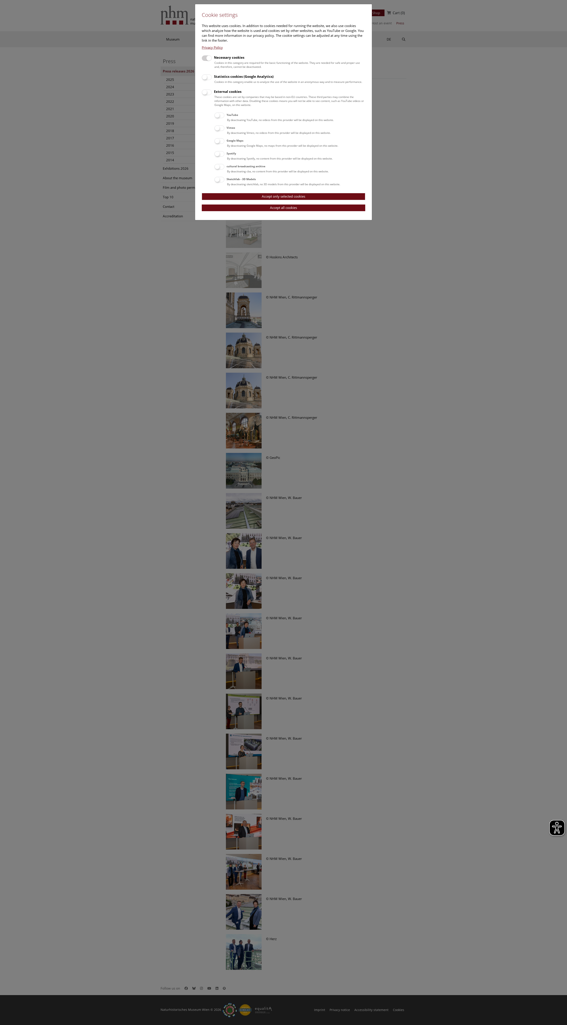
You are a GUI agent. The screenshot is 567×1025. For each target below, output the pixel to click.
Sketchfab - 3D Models (241, 179)
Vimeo (231, 128)
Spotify (231, 153)
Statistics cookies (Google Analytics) (244, 76)
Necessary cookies (229, 57)
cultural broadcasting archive (246, 166)
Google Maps (235, 140)
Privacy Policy (212, 47)
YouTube (232, 115)
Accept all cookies (283, 207)
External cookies (227, 91)
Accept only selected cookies (283, 196)
